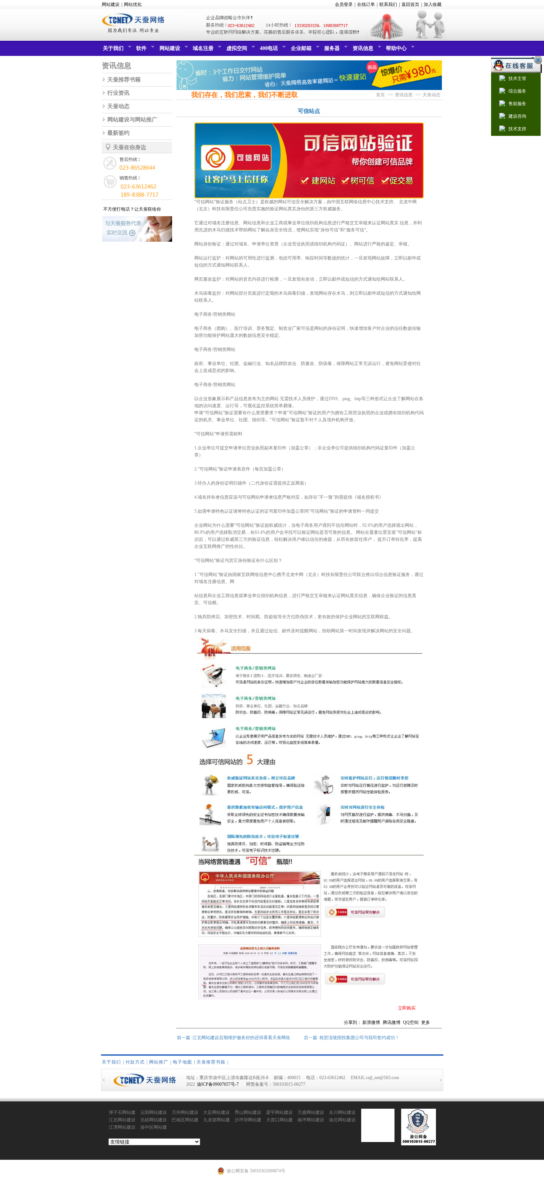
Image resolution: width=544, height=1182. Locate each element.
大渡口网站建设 (279, 1120)
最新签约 (118, 133)
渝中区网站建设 (153, 1128)
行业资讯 (118, 93)
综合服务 (517, 91)
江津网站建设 (122, 1127)
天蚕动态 (118, 106)
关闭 (536, 60)
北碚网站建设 (153, 1119)
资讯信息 (362, 50)
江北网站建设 (122, 1119)
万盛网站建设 (311, 1112)
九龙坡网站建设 (216, 1120)
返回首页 (410, 4)
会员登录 (344, 4)
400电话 (268, 50)
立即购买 (407, 1008)
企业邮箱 (300, 50)
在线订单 (366, 4)
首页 (380, 94)
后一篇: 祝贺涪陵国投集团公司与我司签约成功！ (351, 1037)
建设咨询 (517, 116)
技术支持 (517, 128)
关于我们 (112, 50)
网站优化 (133, 4)
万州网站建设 (185, 1112)
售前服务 (517, 103)
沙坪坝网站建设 (248, 1120)
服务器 (331, 50)
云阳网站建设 (153, 1112)
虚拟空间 (236, 50)
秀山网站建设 (248, 1112)
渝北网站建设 (342, 1119)
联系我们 (388, 4)
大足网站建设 (216, 1112)
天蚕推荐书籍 (124, 80)
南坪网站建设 (311, 1119)
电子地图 (182, 1062)
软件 (140, 50)
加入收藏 (432, 4)
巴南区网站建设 (185, 1120)
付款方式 (135, 1062)
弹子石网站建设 (122, 1113)
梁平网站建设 (279, 1112)
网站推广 (158, 1062)
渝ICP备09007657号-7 (218, 1084)
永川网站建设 (342, 1112)
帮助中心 (395, 50)
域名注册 (202, 50)
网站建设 (111, 4)
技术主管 (517, 78)
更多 (425, 1022)
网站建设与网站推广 (132, 120)
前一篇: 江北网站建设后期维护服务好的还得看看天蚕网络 (233, 1037)
